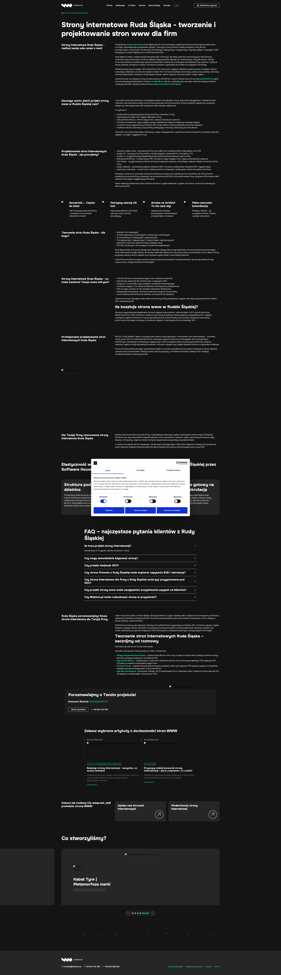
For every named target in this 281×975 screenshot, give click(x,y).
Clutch (217, 966)
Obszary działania (175, 966)
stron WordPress (156, 81)
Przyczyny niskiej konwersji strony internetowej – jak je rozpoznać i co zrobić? (168, 769)
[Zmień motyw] (176, 5)
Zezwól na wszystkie (172, 510)
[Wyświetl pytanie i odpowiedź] (195, 546)
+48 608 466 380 (111, 966)
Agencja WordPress (204, 79)
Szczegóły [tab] (141, 470)
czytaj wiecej (92, 785)
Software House (124, 666)
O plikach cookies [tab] (173, 470)
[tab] (135, 913)
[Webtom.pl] (72, 5)
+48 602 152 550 (99, 709)
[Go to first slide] (153, 913)
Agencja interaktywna (126, 671)
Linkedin (208, 966)
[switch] (128, 501)
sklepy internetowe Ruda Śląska (166, 84)
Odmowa (109, 510)
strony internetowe (135, 44)
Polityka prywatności (193, 966)
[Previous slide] (128, 913)
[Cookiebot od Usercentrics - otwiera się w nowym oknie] (177, 463)
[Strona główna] (62, 13)
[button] (109, 5)
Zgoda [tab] (107, 471)
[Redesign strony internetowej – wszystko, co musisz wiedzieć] (112, 751)
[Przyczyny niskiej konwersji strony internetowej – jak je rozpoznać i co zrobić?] (169, 751)
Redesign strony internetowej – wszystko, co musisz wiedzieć (112, 769)
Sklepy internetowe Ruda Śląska (131, 655)
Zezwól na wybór (140, 510)
